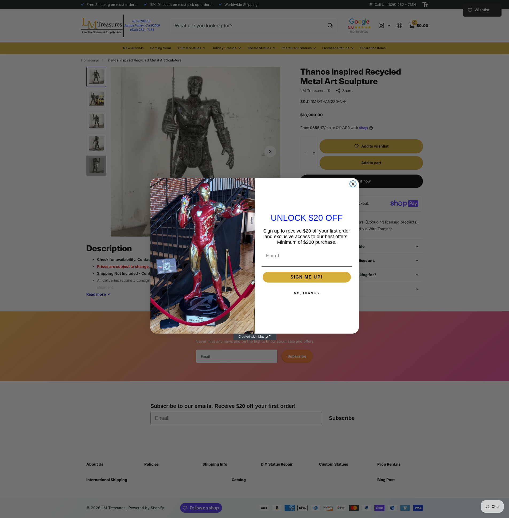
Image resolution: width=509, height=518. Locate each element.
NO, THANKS (306, 293)
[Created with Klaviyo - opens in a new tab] (254, 337)
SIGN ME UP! (306, 277)
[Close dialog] (353, 184)
